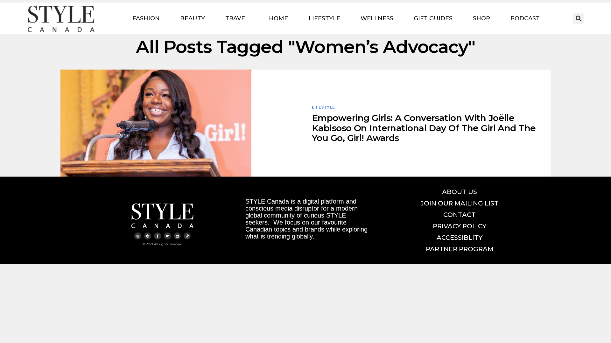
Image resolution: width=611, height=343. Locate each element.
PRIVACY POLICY (459, 226)
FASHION (146, 18)
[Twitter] (167, 235)
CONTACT (459, 215)
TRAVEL (237, 18)
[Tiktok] (187, 235)
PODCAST (525, 18)
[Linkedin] (177, 235)
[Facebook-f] (157, 235)
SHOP (481, 18)
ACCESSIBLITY (459, 237)
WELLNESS (377, 18)
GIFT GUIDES (433, 18)
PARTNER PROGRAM (460, 249)
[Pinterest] (147, 235)
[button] (578, 18)
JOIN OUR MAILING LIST (460, 203)
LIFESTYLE (324, 18)
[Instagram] (137, 235)
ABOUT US (459, 192)
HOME (278, 18)
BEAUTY (192, 18)
